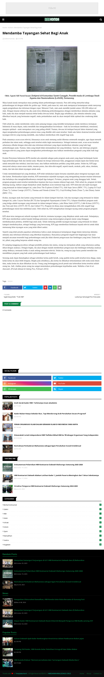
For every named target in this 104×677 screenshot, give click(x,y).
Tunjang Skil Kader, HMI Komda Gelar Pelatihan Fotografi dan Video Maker (45, 649)
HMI (52, 514)
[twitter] (77, 378)
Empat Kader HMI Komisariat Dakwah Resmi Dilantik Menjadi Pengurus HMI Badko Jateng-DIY (53, 621)
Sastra (52, 540)
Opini (52, 531)
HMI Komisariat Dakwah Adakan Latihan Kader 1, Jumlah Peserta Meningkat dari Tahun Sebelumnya (56, 475)
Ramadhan (52, 536)
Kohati (52, 522)
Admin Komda (9, 39)
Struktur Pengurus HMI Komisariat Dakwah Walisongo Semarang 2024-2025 (46, 486)
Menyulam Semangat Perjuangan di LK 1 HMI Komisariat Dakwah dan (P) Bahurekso (49, 560)
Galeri (52, 509)
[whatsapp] (27, 389)
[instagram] (27, 383)
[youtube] (77, 383)
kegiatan (52, 544)
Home (5, 28)
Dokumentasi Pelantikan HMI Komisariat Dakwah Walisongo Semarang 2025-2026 (48, 464)
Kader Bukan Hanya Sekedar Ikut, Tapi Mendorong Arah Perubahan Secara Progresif (50, 413)
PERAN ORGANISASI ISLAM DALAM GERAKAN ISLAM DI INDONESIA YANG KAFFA (46, 424)
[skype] (77, 389)
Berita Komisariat (52, 505)
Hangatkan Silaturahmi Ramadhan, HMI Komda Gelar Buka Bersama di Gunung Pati (49, 599)
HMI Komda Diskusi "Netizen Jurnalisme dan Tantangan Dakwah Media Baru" (46, 660)
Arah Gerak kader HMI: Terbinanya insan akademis (35, 403)
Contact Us (97, 673)
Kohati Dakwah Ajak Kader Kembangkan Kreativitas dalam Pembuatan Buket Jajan (49, 638)
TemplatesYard (21, 673)
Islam (52, 518)
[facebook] (27, 378)
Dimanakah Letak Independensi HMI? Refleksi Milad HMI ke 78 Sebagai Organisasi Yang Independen (56, 435)
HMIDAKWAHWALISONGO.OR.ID (59, 673)
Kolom (10, 28)
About (89, 673)
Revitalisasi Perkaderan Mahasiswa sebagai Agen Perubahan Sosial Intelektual (47, 446)
